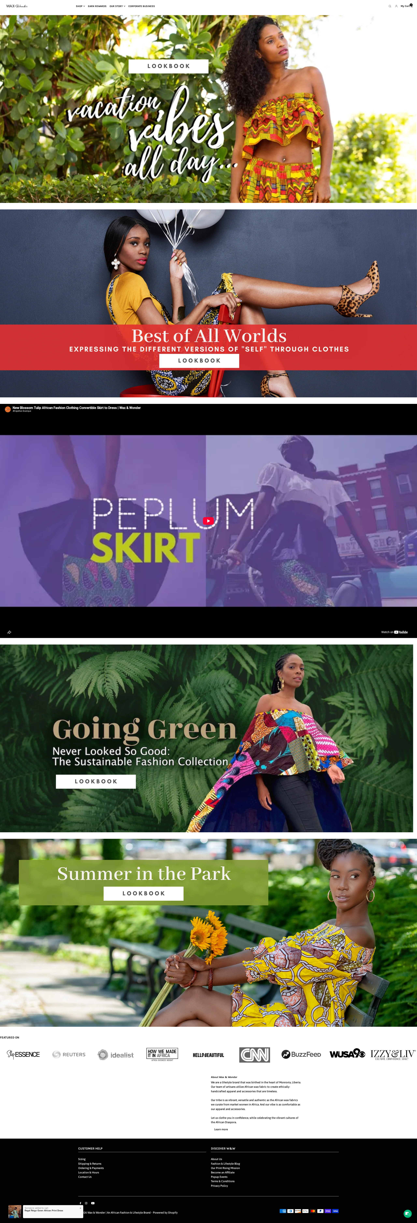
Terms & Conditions (223, 1181)
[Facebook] (80, 1203)
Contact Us (85, 1176)
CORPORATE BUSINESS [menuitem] (141, 6)
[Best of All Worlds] (208, 306)
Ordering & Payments (91, 1168)
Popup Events (219, 1176)
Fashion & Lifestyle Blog (225, 1163)
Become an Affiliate (223, 1172)
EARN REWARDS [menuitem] (97, 6)
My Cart (406, 5)
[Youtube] (92, 1203)
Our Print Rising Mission (225, 1168)
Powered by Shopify (165, 1212)
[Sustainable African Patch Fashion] (208, 742)
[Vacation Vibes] (208, 112)
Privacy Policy (219, 1185)
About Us (216, 1159)
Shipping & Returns (89, 1163)
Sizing (82, 1159)
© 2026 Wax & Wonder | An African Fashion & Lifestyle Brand (114, 1212)
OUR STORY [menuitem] (116, 6)
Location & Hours (88, 1172)
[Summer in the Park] (208, 933)
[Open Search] (390, 6)
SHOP (79, 6)
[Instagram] (86, 1203)
